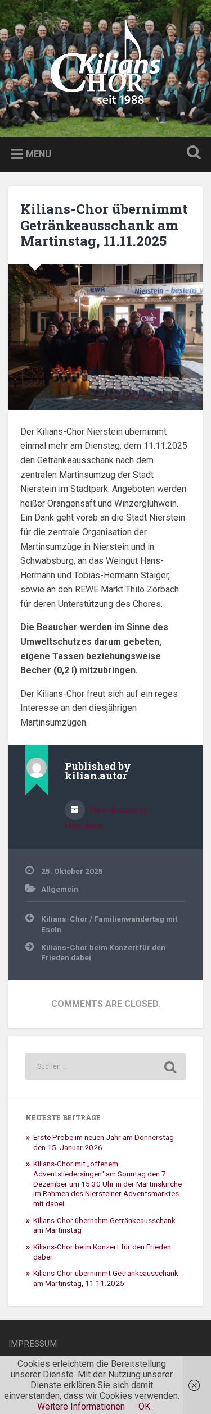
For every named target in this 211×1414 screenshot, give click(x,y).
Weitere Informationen (81, 1406)
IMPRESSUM (32, 1344)
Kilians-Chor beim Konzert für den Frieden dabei (103, 952)
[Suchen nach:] (105, 1066)
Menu (38, 154)
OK (144, 1406)
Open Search (191, 153)
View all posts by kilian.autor (106, 817)
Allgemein (59, 888)
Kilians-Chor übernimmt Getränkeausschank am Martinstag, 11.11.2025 (103, 225)
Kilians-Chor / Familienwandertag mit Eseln (109, 923)
